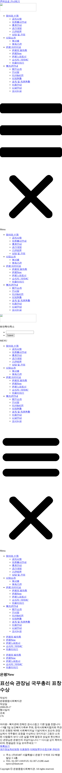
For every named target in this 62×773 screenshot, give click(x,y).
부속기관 (17, 44)
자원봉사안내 (19, 22)
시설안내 (17, 88)
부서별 (15, 41)
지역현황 (17, 78)
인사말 (15, 72)
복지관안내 (12, 66)
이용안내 (17, 84)
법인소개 (17, 69)
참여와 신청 (12, 15)
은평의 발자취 (19, 50)
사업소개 (11, 37)
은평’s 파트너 (19, 56)
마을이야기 (18, 63)
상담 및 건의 (18, 34)
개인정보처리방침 (9, 749)
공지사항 (17, 19)
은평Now (17, 53)
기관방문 (17, 31)
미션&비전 (17, 75)
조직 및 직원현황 (21, 81)
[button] (31, 163)
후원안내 (17, 25)
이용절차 (24, 749)
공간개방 (17, 28)
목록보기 (5, 746)
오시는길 (17, 91)
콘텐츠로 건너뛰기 (10, 1)
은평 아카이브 (13, 47)
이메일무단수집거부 (41, 749)
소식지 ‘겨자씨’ (20, 59)
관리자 (56, 749)
